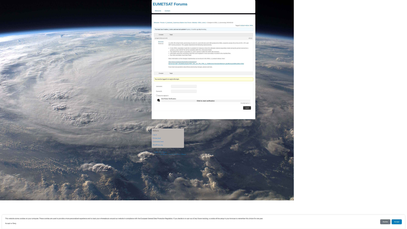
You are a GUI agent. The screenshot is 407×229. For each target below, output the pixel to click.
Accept (396, 222)
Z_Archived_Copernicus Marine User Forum (178, 22)
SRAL (251, 25)
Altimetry (194, 22)
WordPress (163, 154)
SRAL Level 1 (202, 22)
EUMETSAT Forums (160, 152)
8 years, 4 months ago (192, 29)
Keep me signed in (163, 95)
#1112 (250, 38)
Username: (159, 86)
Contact (167, 11)
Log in (155, 135)
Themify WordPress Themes (177, 154)
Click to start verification (206, 101)
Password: (159, 91)
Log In (247, 108)
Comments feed (158, 141)
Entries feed (157, 138)
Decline (385, 222)
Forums (162, 22)
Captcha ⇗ (245, 103)
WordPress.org (158, 145)
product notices (244, 25)
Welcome (158, 11)
